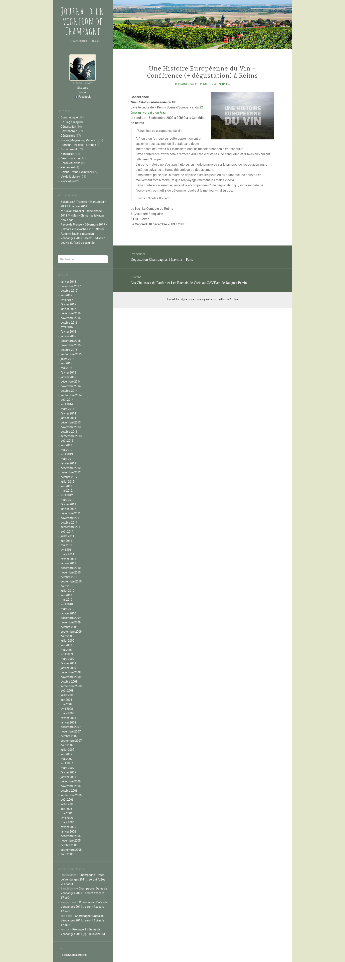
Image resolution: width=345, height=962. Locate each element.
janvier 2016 (68, 336)
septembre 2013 (71, 436)
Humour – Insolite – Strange (78, 144)
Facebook (84, 96)
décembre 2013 (71, 422)
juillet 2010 (67, 590)
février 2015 (68, 372)
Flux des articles (74, 954)
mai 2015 (66, 368)
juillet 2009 (67, 640)
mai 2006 (66, 813)
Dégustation (68, 126)
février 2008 (68, 718)
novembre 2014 (71, 386)
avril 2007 (67, 763)
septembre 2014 (71, 395)
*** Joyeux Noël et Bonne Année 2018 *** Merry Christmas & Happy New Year (82, 215)
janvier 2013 (68, 463)
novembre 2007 (71, 731)
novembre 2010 (71, 572)
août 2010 (67, 586)
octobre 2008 (69, 681)
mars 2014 (67, 408)
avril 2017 (67, 299)
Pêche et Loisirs (70, 163)
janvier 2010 (68, 613)
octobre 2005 (69, 845)
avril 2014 (67, 404)
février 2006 (68, 827)
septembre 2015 (71, 354)
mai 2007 (66, 758)
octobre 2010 (69, 577)
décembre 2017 (71, 286)
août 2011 (67, 531)
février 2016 (68, 331)
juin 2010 (66, 595)
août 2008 (67, 690)
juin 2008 (66, 699)
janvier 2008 (68, 722)
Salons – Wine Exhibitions (77, 172)
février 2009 (68, 663)
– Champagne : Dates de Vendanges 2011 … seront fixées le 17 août (83, 879)
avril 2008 (67, 708)
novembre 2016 (71, 318)
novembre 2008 (71, 677)
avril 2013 (67, 454)
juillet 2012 (67, 481)
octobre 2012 (69, 477)
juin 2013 (66, 445)
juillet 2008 (67, 695)
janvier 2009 (68, 668)
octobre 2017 (69, 290)
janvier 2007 (68, 777)
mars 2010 (67, 608)
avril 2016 (67, 327)
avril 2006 (67, 817)
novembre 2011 (71, 518)
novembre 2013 (71, 427)
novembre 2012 (71, 472)
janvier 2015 (68, 377)
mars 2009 (67, 658)
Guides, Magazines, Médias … (79, 140)
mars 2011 (67, 554)
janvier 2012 (68, 508)
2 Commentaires (221, 83)
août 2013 (67, 440)
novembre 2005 (71, 840)
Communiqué (69, 117)
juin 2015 (66, 363)
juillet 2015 (67, 359)
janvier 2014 (68, 417)
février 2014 (68, 413)
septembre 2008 (71, 686)
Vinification (68, 181)
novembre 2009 (71, 622)
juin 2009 (66, 645)
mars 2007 (67, 767)
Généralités (68, 135)
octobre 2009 (69, 627)
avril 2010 (67, 604)
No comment (69, 149)
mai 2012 (66, 490)
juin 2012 (66, 486)
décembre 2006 (71, 781)
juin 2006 (66, 808)
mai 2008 (66, 704)
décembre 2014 (71, 381)
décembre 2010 (71, 567)
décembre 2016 (71, 313)
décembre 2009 (71, 617)
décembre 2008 (71, 672)
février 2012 (68, 504)
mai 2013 (66, 449)
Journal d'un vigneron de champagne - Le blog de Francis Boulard (203, 299)
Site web (82, 87)
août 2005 (67, 854)
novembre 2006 (71, 786)
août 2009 (67, 636)
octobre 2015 (69, 349)
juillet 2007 (67, 749)
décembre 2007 (71, 726)
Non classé (67, 153)
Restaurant (68, 167)
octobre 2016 (69, 322)
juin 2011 (66, 540)
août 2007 (67, 745)
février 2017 (68, 304)
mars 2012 (67, 499)
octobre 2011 (69, 522)
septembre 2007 (71, 740)
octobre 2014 (69, 390)
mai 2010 (66, 599)
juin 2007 (66, 754)
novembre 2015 (71, 345)
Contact (83, 92)
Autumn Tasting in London (77, 233)
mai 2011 (66, 545)
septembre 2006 (71, 795)
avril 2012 (67, 495)
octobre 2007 (69, 736)
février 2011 (68, 559)
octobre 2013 (69, 431)
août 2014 (67, 399)
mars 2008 (67, 713)
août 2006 (67, 799)
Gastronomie (69, 131)
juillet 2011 (67, 536)
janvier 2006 (68, 831)
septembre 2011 (71, 527)
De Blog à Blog (70, 122)
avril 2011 (67, 549)
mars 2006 (67, 822)
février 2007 (68, 772)
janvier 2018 (68, 281)
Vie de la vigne (70, 176)
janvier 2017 (68, 308)
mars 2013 (67, 458)
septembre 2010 (71, 581)
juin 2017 (66, 295)
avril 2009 (67, 654)
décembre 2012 (71, 468)
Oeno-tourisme (70, 158)
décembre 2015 (71, 340)
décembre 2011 (71, 513)
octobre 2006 (69, 790)
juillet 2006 (67, 804)
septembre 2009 (71, 631)
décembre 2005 (71, 836)
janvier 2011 (68, 563)
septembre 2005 (71, 849)
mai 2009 (66, 649)
